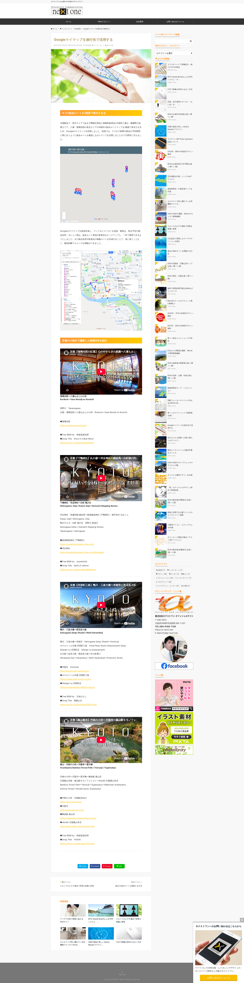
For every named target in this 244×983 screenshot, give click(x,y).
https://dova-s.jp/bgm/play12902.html (78, 704)
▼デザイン (161, 574)
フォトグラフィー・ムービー (167, 586)
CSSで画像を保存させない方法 (128, 942)
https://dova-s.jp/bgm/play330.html (77, 843)
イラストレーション (164, 578)
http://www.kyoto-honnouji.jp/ (74, 671)
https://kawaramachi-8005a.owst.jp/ (77, 687)
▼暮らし (185, 574)
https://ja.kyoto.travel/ (71, 802)
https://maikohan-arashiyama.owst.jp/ (78, 818)
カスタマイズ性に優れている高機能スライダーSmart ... (72, 943)
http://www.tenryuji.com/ (72, 810)
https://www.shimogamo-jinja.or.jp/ (77, 544)
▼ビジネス (174, 574)
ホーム (68, 21)
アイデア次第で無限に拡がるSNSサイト (71, 920)
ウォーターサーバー (183, 578)
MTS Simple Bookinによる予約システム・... (100, 920)
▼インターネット (98, 45)
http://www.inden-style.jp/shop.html (77, 826)
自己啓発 (185, 586)
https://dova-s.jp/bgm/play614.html (77, 442)
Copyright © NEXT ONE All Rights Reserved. (122, 979)
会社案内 (139, 21)
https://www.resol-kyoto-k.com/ (75, 679)
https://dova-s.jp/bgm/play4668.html (78, 569)
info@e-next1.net (170, 633)
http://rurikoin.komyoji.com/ (73, 425)
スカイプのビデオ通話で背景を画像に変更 (128, 920)
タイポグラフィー (163, 582)
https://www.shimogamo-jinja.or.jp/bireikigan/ (82, 552)
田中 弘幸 (110, 45)
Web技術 (88, 45)
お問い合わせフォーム (175, 21)
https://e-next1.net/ (164, 629)
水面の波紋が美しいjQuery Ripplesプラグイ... (99, 943)
